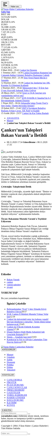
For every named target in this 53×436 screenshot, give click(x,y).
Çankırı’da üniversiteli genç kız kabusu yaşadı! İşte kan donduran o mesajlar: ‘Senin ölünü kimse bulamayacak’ (29, 321)
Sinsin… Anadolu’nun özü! (19, 337)
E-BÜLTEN (6, 410)
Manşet (10, 120)
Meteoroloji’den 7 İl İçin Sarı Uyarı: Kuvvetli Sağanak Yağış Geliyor (24, 89)
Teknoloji (11, 370)
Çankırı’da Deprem (28, 70)
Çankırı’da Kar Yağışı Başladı (35, 113)
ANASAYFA (13, 118)
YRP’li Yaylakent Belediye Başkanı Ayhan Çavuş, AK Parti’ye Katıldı (23, 109)
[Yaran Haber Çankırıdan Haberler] (17, 9)
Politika (10, 365)
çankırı (10, 282)
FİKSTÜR (11, 382)
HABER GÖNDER (16, 397)
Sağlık (9, 359)
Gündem (11, 357)
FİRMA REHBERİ (15, 390)
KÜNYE (11, 405)
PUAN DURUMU (15, 385)
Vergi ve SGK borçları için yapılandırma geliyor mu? (23, 94)
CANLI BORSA (14, 380)
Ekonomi (11, 362)
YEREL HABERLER (17, 395)
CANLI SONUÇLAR (17, 387)
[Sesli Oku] (2, 150)
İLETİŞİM (11, 402)
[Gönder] (29, 413)
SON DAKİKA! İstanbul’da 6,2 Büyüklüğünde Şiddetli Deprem (26, 99)
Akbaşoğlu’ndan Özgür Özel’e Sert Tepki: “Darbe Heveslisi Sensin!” (24, 104)
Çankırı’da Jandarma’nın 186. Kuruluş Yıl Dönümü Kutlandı (25, 84)
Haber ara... (15, 6)
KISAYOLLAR (8, 375)
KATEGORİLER (8, 350)
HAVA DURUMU (15, 400)
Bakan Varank (13, 279)
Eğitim (10, 367)
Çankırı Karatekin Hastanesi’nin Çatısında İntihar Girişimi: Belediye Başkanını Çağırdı (26, 73)
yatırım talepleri (14, 284)
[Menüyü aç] (5, 4)
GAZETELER (13, 392)
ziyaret (10, 287)
